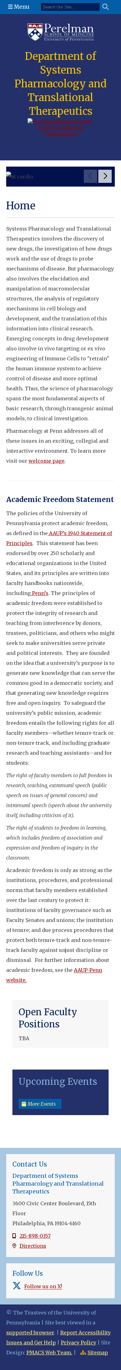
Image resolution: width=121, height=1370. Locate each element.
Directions (33, 1246)
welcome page (47, 461)
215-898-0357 (35, 1236)
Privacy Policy (78, 1342)
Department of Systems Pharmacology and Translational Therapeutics (61, 84)
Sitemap (97, 1352)
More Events (42, 1104)
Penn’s (39, 593)
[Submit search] (108, 7)
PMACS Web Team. (49, 1352)
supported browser (30, 1332)
